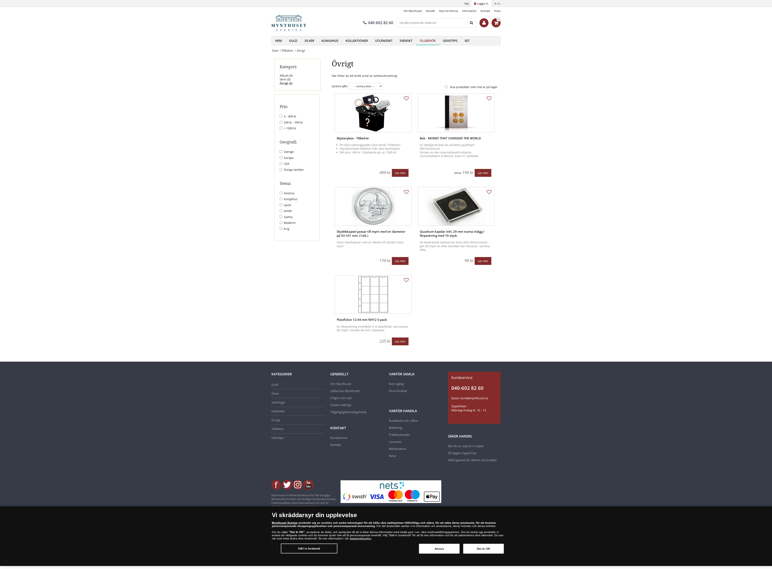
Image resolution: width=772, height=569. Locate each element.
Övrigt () (286, 83)
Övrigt (275, 420)
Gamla (288, 217)
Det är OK (483, 548)
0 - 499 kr (290, 116)
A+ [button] (499, 3)
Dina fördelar (398, 391)
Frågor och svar (341, 398)
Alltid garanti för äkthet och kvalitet (472, 460)
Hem (278, 41)
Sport (287, 205)
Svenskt (406, 41)
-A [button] (495, 3)
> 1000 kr (290, 128)
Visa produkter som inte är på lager (474, 87)
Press (497, 11)
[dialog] (386, 536)
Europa (289, 158)
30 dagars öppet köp (462, 453)
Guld (293, 41)
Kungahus (329, 41)
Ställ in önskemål (309, 548)
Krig (286, 229)
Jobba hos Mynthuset (345, 391)
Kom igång (396, 384)
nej (481, 532)
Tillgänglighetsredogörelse (348, 412)
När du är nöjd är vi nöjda (466, 446)
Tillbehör (428, 41)
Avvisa (439, 548)
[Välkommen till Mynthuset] (484, 22)
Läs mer (400, 173)
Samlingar (278, 402)
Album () (286, 75)
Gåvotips (450, 41)
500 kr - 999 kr (293, 122)
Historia (289, 193)
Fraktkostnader (399, 435)
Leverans (395, 442)
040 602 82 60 (380, 22)
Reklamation (397, 449)
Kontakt (485, 11)
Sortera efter (340, 86)
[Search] (471, 22)
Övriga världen (294, 170)
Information (469, 11)
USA (286, 164)
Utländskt (383, 41)
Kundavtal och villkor (403, 421)
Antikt (288, 211)
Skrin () (285, 79)
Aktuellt (430, 11)
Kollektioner (357, 41)
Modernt (290, 223)
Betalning (395, 428)
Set (467, 41)
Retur (392, 456)
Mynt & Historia (448, 11)
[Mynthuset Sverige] (291, 23)
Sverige (289, 152)
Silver (309, 41)
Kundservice (338, 438)
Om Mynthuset (412, 11)
